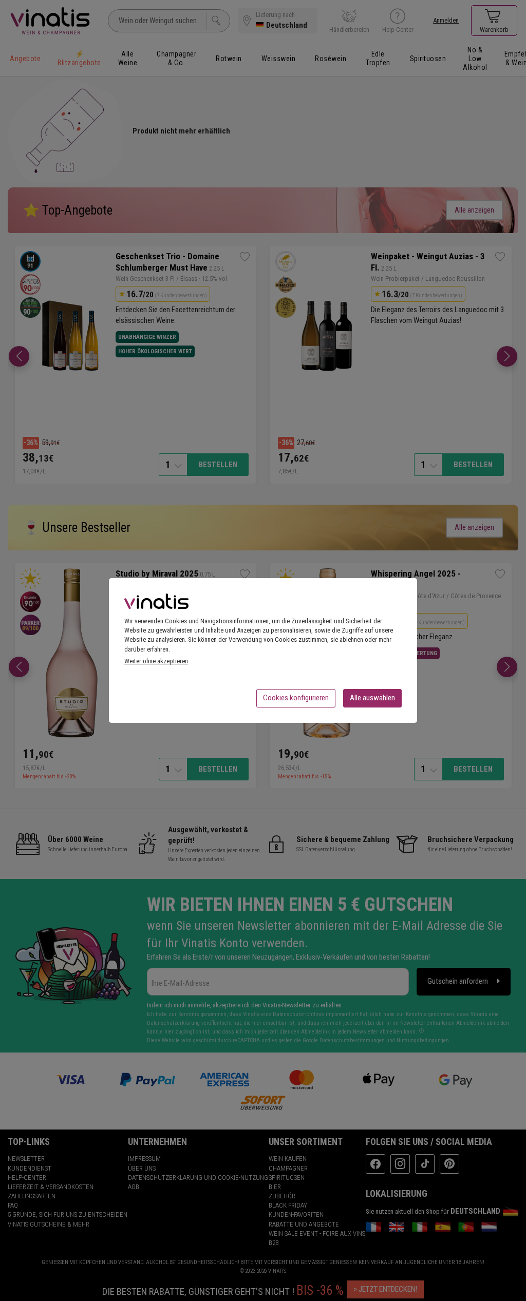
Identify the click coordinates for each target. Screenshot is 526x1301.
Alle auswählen (372, 697)
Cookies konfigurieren (296, 697)
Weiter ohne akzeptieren (156, 661)
